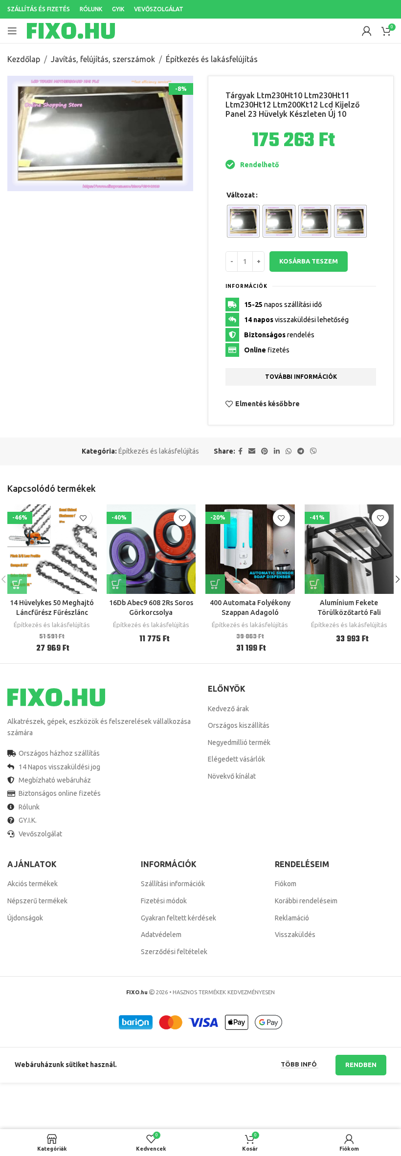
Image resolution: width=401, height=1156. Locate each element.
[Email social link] (251, 451)
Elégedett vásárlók (236, 759)
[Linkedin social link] (277, 451)
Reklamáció (292, 918)
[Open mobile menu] (12, 31)
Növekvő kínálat (232, 776)
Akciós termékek (32, 884)
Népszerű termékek (37, 901)
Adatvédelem (161, 934)
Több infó (299, 1064)
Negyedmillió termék (239, 742)
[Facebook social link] (240, 451)
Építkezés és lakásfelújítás (212, 59)
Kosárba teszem (308, 261)
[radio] (243, 221)
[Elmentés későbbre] (83, 517)
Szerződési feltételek (174, 952)
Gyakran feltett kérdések (178, 918)
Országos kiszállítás (238, 725)
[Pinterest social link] (264, 451)
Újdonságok (25, 918)
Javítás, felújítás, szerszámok (103, 59)
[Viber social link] (313, 451)
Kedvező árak (228, 709)
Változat (240, 195)
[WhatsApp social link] (288, 451)
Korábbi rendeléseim (306, 901)
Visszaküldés (295, 934)
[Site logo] (71, 30)
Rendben (361, 1064)
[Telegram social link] (300, 451)
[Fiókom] (367, 31)
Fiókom (285, 884)
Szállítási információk (173, 884)
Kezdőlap (23, 59)
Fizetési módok (164, 901)
